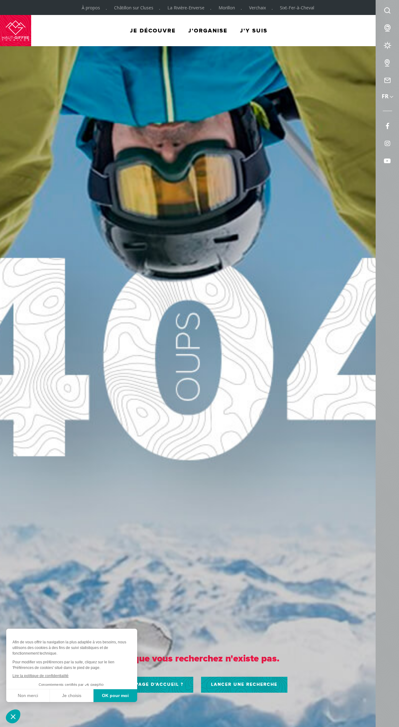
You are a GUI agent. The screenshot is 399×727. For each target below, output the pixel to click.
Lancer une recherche (244, 684)
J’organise (208, 30)
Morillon (227, 8)
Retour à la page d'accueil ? (140, 684)
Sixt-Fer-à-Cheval (297, 8)
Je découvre (153, 30)
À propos (91, 8)
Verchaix (257, 8)
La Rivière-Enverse (185, 8)
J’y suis (253, 30)
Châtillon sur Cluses (133, 8)
